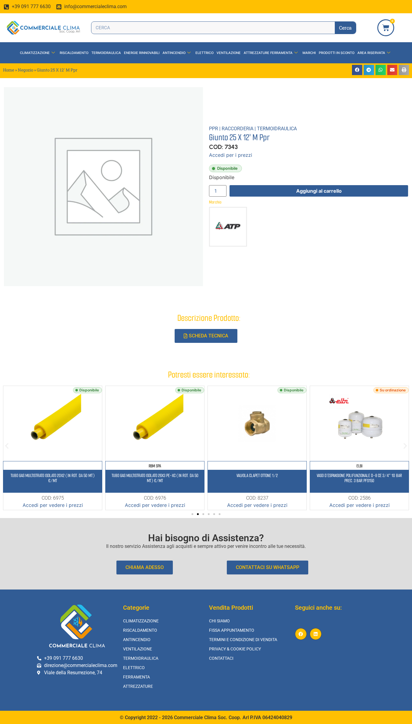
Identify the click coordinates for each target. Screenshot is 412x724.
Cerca (345, 27)
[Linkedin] (316, 634)
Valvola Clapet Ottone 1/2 (257, 476)
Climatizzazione (35, 53)
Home (8, 70)
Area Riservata (371, 53)
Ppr (213, 128)
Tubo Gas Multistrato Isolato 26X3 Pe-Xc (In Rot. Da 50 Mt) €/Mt (155, 478)
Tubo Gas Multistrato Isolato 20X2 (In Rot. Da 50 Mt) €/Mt (53, 478)
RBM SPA (155, 466)
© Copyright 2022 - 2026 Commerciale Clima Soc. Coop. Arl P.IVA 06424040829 (206, 717)
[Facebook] (301, 634)
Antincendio (174, 53)
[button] (357, 70)
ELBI (360, 466)
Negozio (25, 70)
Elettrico (204, 53)
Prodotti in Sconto (336, 53)
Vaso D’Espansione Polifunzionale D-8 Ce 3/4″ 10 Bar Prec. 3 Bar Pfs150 (359, 478)
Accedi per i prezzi (230, 155)
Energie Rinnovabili (142, 53)
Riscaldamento (74, 53)
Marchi (309, 53)
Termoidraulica (106, 53)
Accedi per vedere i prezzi (53, 505)
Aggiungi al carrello (319, 191)
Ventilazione (229, 53)
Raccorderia (237, 128)
